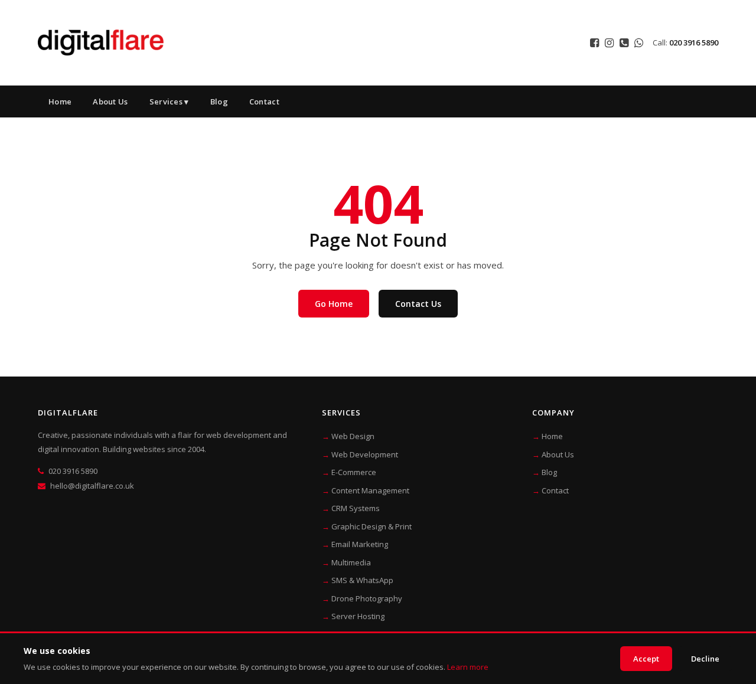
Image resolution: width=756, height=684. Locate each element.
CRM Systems (355, 508)
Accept (646, 658)
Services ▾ (169, 101)
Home (59, 101)
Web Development (364, 454)
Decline (705, 658)
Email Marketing (359, 544)
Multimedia (351, 562)
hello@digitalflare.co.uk (92, 485)
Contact (264, 101)
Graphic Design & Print (371, 526)
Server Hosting (357, 616)
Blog (219, 101)
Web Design (352, 436)
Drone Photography (366, 598)
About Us (110, 101)
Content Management (370, 490)
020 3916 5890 (693, 42)
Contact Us (418, 303)
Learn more (467, 667)
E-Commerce (353, 472)
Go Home (334, 303)
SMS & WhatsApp (362, 580)
